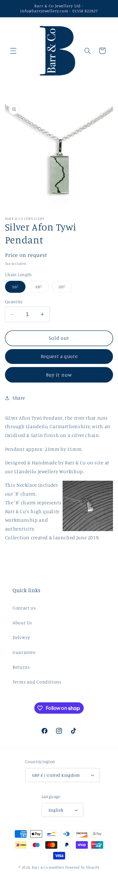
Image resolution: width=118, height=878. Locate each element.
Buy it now (59, 375)
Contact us (24, 607)
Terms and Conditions (37, 681)
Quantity (13, 301)
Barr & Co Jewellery (48, 867)
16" (18, 288)
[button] (13, 50)
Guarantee (24, 652)
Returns (21, 667)
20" (65, 288)
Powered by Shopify (82, 867)
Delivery (21, 637)
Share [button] (19, 397)
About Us (22, 622)
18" (42, 288)
